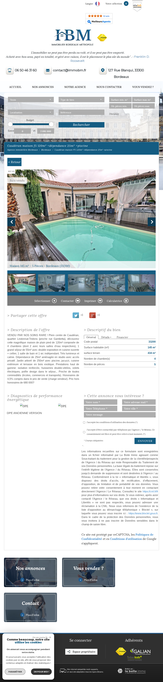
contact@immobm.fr (69, 70)
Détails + (106, 337)
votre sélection (114, 3)
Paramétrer (15, 671)
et (34, 130)
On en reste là (39, 637)
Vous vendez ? (143, 87)
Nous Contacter (109, 87)
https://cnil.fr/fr (150, 491)
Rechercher (81, 125)
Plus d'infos (30, 580)
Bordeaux (46, 150)
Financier (122, 337)
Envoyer (145, 441)
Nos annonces (43, 87)
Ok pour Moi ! (41, 671)
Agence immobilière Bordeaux (22, 150)
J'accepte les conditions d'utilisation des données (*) (112, 422)
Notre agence (75, 87)
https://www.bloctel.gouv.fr (142, 513)
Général (91, 337)
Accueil (15, 87)
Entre (11, 130)
